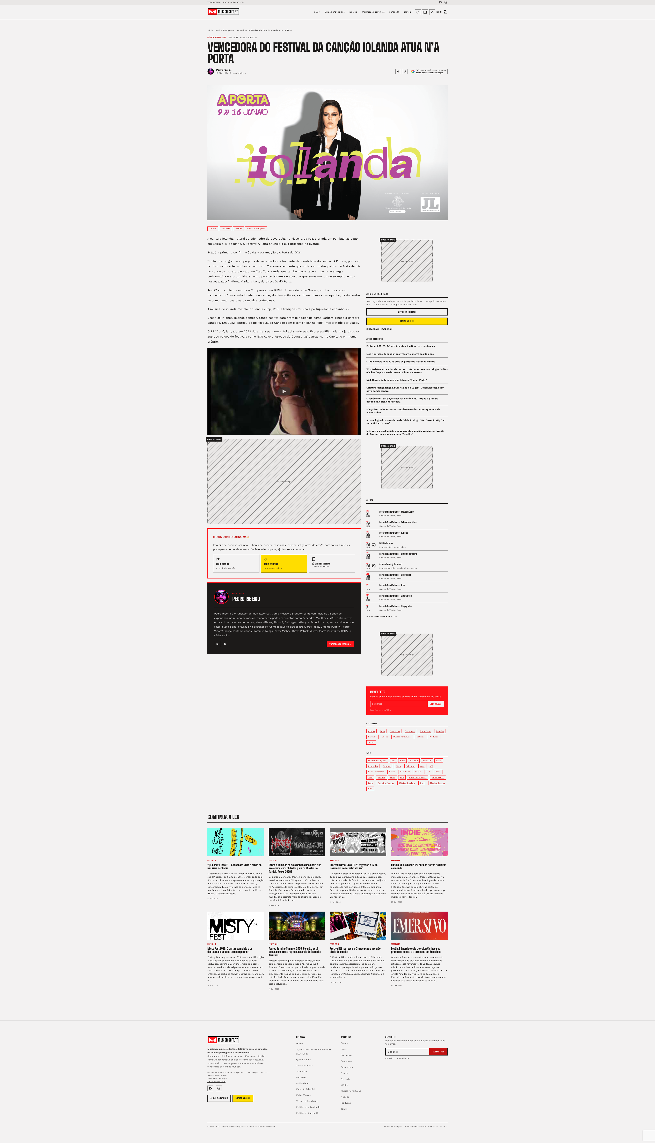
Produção (394, 12)
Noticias (252, 37)
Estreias (440, 731)
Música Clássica (437, 783)
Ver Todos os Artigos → (340, 643)
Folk (428, 772)
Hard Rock (405, 772)
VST (431, 766)
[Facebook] (440, 2)
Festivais (226, 229)
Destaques (410, 731)
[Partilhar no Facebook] (398, 71)
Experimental (438, 777)
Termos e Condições (307, 1101)
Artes (382, 731)
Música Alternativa (417, 777)
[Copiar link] (405, 71)
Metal (398, 766)
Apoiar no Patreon (407, 312)
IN (225, 644)
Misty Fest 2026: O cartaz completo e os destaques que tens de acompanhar (403, 411)
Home (317, 12)
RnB (402, 777)
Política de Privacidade (415, 1126)
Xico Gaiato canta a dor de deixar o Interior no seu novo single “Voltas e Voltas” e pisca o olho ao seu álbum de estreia (407, 371)
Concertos (233, 37)
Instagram (372, 329)
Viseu (438, 772)
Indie (438, 760)
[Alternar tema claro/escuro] (432, 12)
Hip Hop (414, 760)
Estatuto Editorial (305, 1089)
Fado (370, 783)
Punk (422, 783)
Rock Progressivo (386, 783)
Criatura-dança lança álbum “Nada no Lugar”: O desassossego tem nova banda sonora (405, 389)
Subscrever (435, 704)
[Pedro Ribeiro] (221, 597)
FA (217, 644)
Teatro (407, 12)
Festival (381, 777)
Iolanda (238, 229)
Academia (301, 1071)
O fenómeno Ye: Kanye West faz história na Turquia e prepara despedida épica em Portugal (402, 400)
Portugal (387, 766)
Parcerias (301, 1077)
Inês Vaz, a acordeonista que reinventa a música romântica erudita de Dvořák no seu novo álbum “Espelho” (405, 432)
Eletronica (373, 766)
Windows (410, 766)
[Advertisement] (284, 477)
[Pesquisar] (418, 12)
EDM (370, 789)
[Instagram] (446, 2)
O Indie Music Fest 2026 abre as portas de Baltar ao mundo (400, 361)
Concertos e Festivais (373, 12)
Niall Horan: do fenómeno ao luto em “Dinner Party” (396, 380)
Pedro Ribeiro (224, 70)
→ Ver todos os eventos (381, 616)
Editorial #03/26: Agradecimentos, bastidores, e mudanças (400, 346)
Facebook (386, 329)
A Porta (212, 229)
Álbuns (371, 731)
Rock (402, 760)
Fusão (392, 772)
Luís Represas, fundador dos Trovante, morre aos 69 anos (400, 354)
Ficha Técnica (303, 1095)
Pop (393, 760)
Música (353, 12)
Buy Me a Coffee (407, 321)
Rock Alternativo (376, 772)
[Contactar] (425, 12)
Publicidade (302, 1083)
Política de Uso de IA (307, 1113)
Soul (370, 777)
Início (210, 30)
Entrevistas (425, 731)
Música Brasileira (407, 783)
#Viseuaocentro (304, 1065)
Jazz (422, 766)
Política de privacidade (308, 1107)
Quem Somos (303, 1059)
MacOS (418, 772)
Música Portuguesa (335, 12)
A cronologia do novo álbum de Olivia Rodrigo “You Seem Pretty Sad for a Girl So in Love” (405, 422)
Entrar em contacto (216, 1081)
